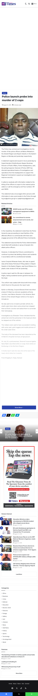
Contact (27, 683)
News (4, 93)
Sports (4, 633)
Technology (6, 636)
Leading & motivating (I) (9, 661)
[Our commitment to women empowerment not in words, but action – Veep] (6, 219)
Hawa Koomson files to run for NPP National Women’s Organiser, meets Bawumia (24, 539)
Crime (4, 599)
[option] (19, 431)
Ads (23, 683)
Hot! (4, 619)
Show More (18, 407)
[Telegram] (17, 415)
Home (10, 683)
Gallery (5, 616)
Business (5, 596)
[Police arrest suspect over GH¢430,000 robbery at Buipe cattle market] (6, 557)
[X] (8, 415)
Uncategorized (7, 639)
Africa (4, 593)
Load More (19, 574)
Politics (5, 630)
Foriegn (5, 613)
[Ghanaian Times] (8, 3)
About (15, 683)
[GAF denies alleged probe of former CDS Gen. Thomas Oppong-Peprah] (6, 566)
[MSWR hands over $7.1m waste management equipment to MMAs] (6, 211)
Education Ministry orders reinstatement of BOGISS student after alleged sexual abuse (23, 521)
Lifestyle (5, 622)
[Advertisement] (19, 28)
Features (5, 610)
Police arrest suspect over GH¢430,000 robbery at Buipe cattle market (24, 556)
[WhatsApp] (12, 415)
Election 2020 (7, 607)
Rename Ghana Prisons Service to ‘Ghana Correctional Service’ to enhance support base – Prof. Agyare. (24, 548)
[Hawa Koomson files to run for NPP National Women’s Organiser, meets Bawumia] (6, 539)
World (4, 642)
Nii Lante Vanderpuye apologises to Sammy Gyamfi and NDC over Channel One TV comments (18, 436)
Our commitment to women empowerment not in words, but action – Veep (23, 220)
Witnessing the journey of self (10, 666)
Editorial (5, 602)
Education (5, 605)
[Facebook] (3, 415)
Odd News (6, 628)
